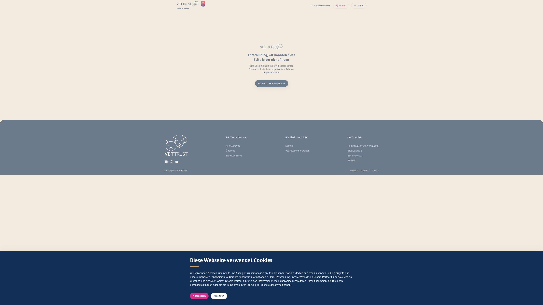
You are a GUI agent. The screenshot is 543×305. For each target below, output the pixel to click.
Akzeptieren (199, 296)
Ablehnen (219, 296)
